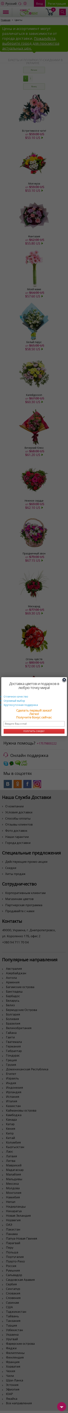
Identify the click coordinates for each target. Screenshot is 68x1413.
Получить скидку (34, 731)
